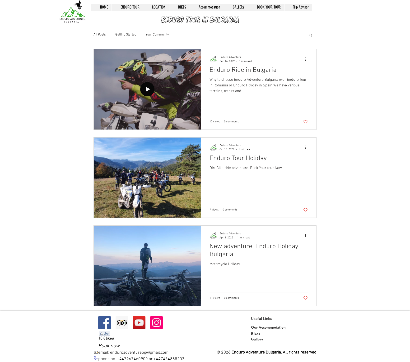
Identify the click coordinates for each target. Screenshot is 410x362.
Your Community (157, 35)
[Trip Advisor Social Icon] (122, 322)
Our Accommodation (268, 327)
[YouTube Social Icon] (139, 322)
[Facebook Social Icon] (104, 322)
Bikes (255, 333)
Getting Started (125, 35)
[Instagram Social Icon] (156, 322)
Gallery (257, 339)
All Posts (99, 35)
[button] (310, 35)
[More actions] (307, 59)
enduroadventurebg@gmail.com (139, 352)
